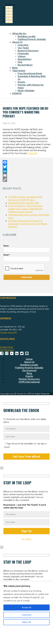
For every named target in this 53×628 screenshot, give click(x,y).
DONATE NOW (6, 347)
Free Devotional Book (30, 73)
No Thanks (26, 539)
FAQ (20, 62)
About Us (17, 42)
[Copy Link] (26, 180)
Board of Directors (28, 50)
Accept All (26, 607)
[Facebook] (26, 162)
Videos (21, 56)
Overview (23, 45)
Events (21, 82)
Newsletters (24, 59)
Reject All (26, 622)
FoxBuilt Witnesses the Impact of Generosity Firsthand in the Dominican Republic (27, 223)
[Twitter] (26, 167)
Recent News (25, 65)
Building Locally (27, 36)
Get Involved (29, 370)
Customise (26, 615)
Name (6, 246)
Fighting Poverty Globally (32, 39)
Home (29, 359)
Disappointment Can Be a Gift (23, 202)
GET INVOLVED (7, 350)
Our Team (23, 47)
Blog (15, 67)
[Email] (26, 175)
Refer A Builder (26, 90)
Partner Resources (29, 379)
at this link (32, 153)
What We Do (19, 33)
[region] (26, 605)
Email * (7, 255)
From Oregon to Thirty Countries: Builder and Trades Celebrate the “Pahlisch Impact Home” (25, 208)
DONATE (17, 93)
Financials (23, 53)
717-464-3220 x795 (8, 332)
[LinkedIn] (26, 171)
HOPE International (29, 382)
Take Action (18, 70)
